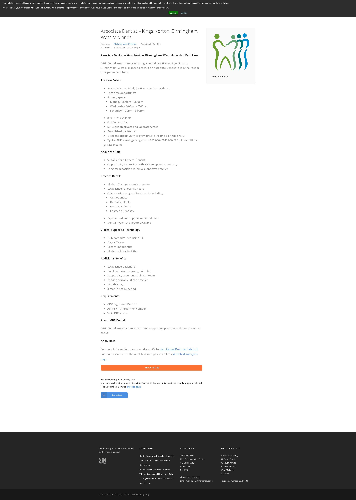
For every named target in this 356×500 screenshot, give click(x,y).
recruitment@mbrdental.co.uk (179, 349)
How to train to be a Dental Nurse (154, 469)
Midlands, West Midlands (125, 44)
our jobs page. (134, 386)
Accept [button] (173, 12)
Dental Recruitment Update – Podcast (156, 456)
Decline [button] (184, 12)
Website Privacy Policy (140, 494)
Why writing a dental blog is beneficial (156, 474)
